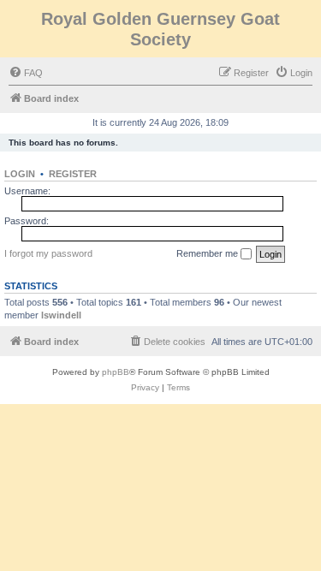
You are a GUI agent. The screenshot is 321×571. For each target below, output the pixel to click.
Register (73, 174)
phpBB (115, 372)
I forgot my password (48, 253)
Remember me (208, 253)
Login (19, 174)
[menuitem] (26, 72)
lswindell (61, 315)
